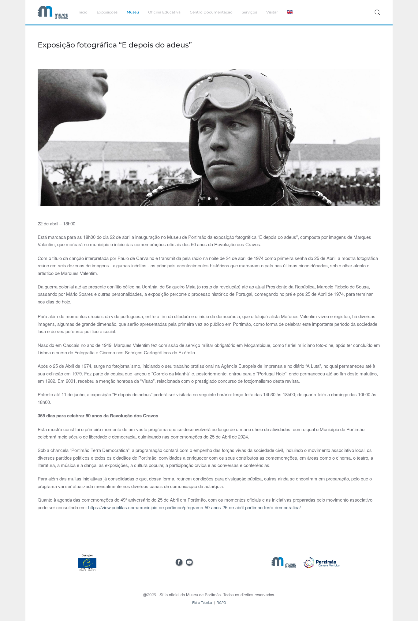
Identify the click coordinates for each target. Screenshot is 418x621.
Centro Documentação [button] (211, 12)
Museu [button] (133, 12)
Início (82, 12)
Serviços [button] (249, 12)
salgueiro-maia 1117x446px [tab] (209, 198)
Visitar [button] (272, 12)
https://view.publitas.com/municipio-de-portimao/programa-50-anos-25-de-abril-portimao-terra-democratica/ (194, 507)
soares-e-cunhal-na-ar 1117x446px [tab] (216, 198)
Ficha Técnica (202, 602)
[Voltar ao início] (53, 12)
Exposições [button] (107, 12)
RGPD (221, 602)
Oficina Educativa (164, 12)
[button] (377, 12)
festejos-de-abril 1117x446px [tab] (201, 198)
